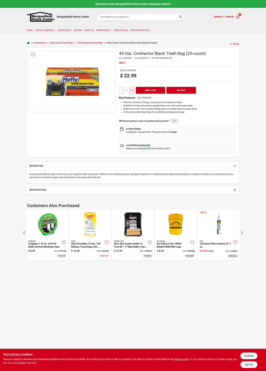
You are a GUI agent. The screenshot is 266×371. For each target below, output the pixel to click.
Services (78, 30)
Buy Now (181, 90)
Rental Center (64, 30)
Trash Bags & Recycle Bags (90, 42)
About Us (89, 30)
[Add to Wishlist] (33, 54)
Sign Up (230, 17)
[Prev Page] (24, 232)
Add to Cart (150, 90)
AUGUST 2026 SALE (140, 30)
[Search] (181, 16)
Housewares (40, 42)
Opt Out (249, 364)
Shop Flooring (121, 30)
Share (236, 43)
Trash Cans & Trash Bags (61, 42)
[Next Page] (242, 232)
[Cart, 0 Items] (237, 16)
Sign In (218, 17)
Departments (102, 30)
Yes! (174, 121)
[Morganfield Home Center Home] (41, 17)
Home (30, 30)
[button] (133, 166)
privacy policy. (182, 359)
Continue (249, 355)
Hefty (122, 63)
